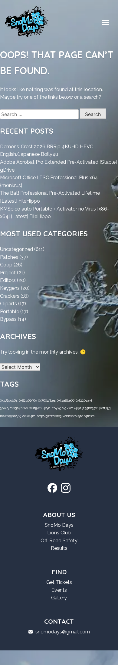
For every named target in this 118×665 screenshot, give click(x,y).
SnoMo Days (59, 525)
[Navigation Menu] (105, 23)
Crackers (9, 296)
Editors (8, 280)
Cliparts (8, 304)
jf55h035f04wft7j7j (96, 408)
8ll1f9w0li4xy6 (39, 408)
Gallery (59, 598)
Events (59, 590)
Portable (9, 311)
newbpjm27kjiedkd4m (17, 416)
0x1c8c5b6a (9, 400)
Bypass (8, 319)
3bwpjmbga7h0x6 (14, 408)
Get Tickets (59, 582)
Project (8, 273)
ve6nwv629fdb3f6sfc (79, 416)
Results (59, 548)
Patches (9, 257)
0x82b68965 (28, 400)
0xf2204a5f (84, 400)
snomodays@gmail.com (62, 632)
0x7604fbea (47, 400)
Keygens (10, 288)
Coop (6, 265)
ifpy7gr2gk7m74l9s (66, 408)
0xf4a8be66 (65, 400)
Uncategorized (16, 249)
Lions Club (59, 533)
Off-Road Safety (59, 540)
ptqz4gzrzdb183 (49, 416)
